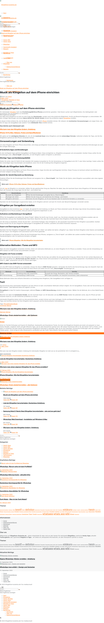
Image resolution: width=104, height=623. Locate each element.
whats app (59, 513)
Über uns (9, 86)
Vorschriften (39, 514)
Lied (6, 188)
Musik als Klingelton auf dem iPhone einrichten (20, 395)
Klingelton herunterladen (37, 511)
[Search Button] (19, 589)
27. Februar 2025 (5, 370)
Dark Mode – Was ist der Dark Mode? (13, 499)
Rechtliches (6, 75)
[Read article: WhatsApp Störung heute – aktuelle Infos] (52, 471)
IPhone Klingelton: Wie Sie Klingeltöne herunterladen (19, 375)
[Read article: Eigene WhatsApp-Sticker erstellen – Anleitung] (52, 555)
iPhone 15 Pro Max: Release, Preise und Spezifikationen (20, 133)
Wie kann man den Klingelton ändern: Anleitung (17, 129)
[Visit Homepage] (8, 5)
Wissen (72, 514)
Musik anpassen (68, 511)
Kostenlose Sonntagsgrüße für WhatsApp (15, 483)
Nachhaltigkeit (75, 511)
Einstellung (60, 509)
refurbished (2, 514)
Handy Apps (7, 41)
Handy (91, 509)
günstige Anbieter (84, 509)
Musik (15, 304)
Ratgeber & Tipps (8, 52)
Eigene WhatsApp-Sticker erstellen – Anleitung (17, 559)
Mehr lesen (5, 354)
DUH (57, 509)
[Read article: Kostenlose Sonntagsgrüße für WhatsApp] (52, 479)
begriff (18, 509)
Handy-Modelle (8, 36)
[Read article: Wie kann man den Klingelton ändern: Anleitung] (52, 336)
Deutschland (37, 509)
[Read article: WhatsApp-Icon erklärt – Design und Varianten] (52, 564)
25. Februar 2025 (5, 502)
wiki (67, 513)
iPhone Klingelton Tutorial (9, 511)
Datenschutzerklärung (13, 67)
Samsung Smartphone (16, 514)
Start (4, 13)
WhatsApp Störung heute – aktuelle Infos (15, 475)
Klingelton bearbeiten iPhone (25, 511)
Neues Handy (92, 511)
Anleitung (10, 509)
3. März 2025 (4, 98)
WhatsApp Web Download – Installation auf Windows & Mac (25, 419)
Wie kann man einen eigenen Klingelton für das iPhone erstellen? (24, 367)
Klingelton (13, 112)
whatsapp (47, 513)
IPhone (6, 304)
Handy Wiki (6, 58)
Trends (35, 514)
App (21, 209)
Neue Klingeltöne (81, 511)
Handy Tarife (98, 509)
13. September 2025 (6, 470)
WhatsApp (6, 63)
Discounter (42, 509)
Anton (10, 96)
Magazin (5, 69)
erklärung (67, 509)
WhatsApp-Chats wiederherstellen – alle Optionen (18, 385)
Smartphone (25, 514)
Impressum (9, 80)
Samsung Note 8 (8, 514)
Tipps (30, 514)
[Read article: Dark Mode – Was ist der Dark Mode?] (52, 496)
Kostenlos (57, 511)
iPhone (44, 121)
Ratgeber (98, 511)
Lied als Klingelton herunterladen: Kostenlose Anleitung (20, 359)
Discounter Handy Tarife (50, 509)
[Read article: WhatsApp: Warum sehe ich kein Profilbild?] (52, 463)
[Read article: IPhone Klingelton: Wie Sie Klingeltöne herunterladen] (52, 372)
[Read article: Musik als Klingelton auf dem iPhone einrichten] (53, 391)
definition (29, 509)
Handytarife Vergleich (10, 47)
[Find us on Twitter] (0, 618)
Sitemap (5, 526)
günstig (78, 509)
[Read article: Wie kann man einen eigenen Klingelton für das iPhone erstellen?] (52, 363)
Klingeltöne (6, 30)
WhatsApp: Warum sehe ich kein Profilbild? (16, 467)
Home (5, 521)
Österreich (77, 514)
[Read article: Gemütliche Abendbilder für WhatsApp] (52, 488)
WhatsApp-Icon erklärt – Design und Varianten (17, 567)
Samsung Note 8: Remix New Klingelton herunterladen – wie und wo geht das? (32, 411)
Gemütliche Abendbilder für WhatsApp (14, 491)
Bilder (23, 509)
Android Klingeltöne (4, 509)
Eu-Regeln (74, 509)
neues (87, 511)
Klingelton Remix (45, 511)
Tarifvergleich (7, 455)
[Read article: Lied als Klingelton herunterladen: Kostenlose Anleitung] (52, 355)
